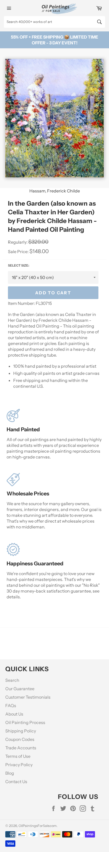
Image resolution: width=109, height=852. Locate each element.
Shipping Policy (20, 730)
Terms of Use (17, 756)
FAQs (10, 705)
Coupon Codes (19, 739)
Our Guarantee (19, 688)
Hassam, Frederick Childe (54, 190)
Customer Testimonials (28, 697)
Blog (9, 773)
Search (12, 680)
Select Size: (18, 265)
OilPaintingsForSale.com (38, 826)
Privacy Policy (19, 764)
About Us (14, 714)
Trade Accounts (20, 747)
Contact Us (16, 781)
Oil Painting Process (25, 722)
